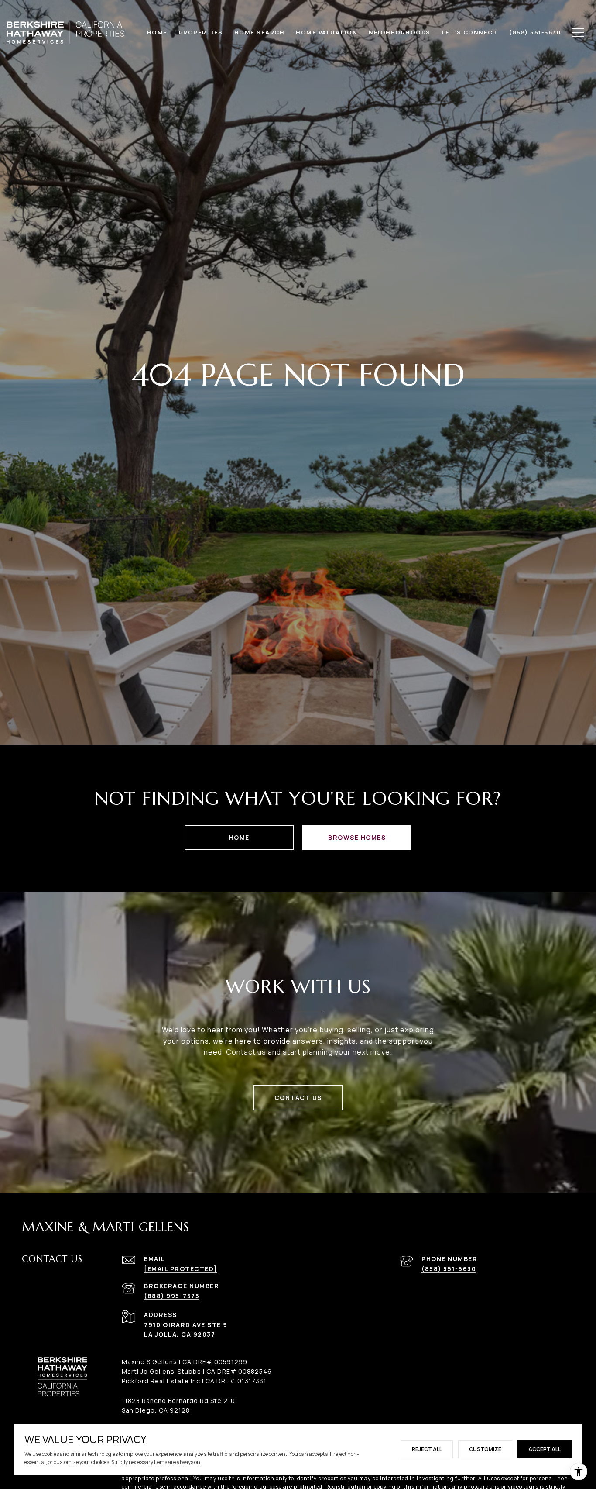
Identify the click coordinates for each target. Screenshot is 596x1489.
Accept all (544, 1449)
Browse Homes (357, 837)
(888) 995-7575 (171, 1296)
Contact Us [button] (298, 1097)
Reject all (427, 1449)
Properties (201, 32)
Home (239, 837)
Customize (485, 1449)
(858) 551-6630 (448, 1269)
